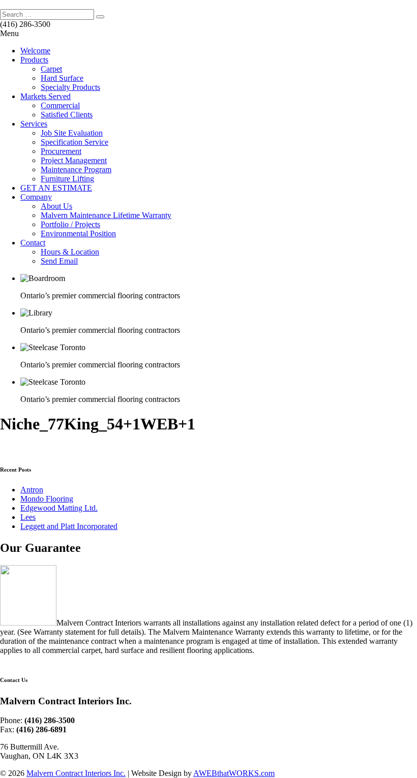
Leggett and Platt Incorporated (68, 526)
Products (34, 59)
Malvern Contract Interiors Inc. (76, 773)
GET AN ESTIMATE (56, 187)
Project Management (74, 160)
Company (36, 197)
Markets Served (45, 96)
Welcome (35, 50)
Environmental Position (78, 233)
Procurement (61, 151)
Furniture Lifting (67, 178)
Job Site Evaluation (72, 133)
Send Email (59, 261)
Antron (31, 489)
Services (33, 123)
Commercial (60, 105)
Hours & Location (70, 251)
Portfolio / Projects (70, 224)
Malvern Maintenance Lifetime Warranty (106, 215)
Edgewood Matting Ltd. (59, 508)
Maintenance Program (76, 169)
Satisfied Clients (67, 114)
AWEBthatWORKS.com (234, 773)
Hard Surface (62, 78)
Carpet (51, 69)
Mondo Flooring (46, 498)
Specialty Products (70, 87)
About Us (56, 206)
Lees (28, 517)
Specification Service (74, 142)
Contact (32, 242)
